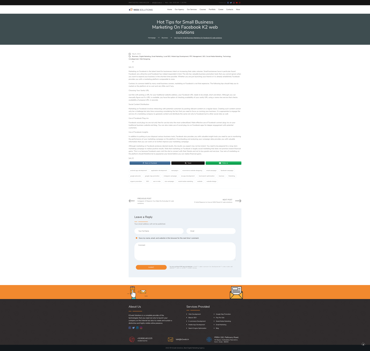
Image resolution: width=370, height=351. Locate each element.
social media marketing (185, 181)
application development (159, 170)
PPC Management (195, 56)
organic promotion (136, 181)
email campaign (211, 170)
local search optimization (207, 176)
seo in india (156, 181)
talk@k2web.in (157, 3)
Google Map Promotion (223, 314)
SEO (203, 56)
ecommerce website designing (192, 170)
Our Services (192, 9)
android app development (138, 170)
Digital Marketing (145, 56)
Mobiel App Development (180, 56)
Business (135, 56)
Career (220, 9)
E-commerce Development (197, 321)
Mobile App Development (196, 325)
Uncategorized (134, 59)
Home (169, 9)
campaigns (174, 170)
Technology (227, 56)
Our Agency (179, 9)
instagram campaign (170, 176)
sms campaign (169, 181)
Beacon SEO (192, 318)
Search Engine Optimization (197, 328)
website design (211, 181)
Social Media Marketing (214, 56)
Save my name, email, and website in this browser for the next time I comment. (169, 238)
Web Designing (144, 59)
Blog (217, 328)
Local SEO (166, 56)
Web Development (194, 314)
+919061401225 (144, 338)
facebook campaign (227, 170)
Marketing (231, 176)
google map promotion (152, 176)
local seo (221, 176)
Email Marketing (157, 56)
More (238, 9)
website (199, 181)
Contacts (229, 9)
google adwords (135, 176)
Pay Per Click (220, 318)
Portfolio (212, 9)
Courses (203, 9)
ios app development (188, 176)
